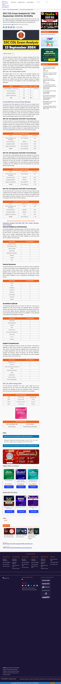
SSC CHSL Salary (15, 568)
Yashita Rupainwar (8, 24)
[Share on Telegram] (6, 27)
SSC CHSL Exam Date (15, 566)
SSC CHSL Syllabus (14, 563)
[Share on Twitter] (14, 27)
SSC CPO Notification (33, 560)
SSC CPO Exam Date (34, 567)
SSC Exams (13, 2)
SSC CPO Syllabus (35, 562)
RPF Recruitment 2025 (53, 560)
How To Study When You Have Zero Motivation (49, 91)
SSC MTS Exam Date (25, 565)
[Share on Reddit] (9, 27)
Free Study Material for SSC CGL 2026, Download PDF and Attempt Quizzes (49, 86)
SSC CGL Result (6, 564)
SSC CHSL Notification (14, 560)
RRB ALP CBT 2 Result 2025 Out (48, 34)
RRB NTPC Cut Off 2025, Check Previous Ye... (21, 536)
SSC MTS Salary (25, 567)
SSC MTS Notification (24, 560)
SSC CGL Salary (6, 566)
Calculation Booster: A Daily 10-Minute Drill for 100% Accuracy (49, 107)
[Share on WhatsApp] (4, 27)
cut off (6, 520)
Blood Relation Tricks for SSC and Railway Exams (49, 102)
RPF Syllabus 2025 (54, 562)
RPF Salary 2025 (53, 564)
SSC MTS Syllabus (25, 562)
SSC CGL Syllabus (6, 562)
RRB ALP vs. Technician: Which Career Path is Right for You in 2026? (50, 74)
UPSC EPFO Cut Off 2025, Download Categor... (32, 537)
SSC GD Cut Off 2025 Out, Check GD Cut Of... (9, 536)
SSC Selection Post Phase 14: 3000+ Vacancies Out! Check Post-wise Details (49, 97)
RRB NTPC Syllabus (43, 563)
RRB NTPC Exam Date (44, 566)
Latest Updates (30, 2)
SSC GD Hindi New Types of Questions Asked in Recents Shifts (49, 68)
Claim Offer (52, 682)
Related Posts (6, 525)
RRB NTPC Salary (44, 568)
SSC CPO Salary (34, 564)
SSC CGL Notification (5, 560)
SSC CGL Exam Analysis (12, 9)
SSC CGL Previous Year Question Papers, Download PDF (49, 80)
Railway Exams (21, 2)
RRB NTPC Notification (43, 560)
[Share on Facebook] (11, 27)
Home (4, 9)
